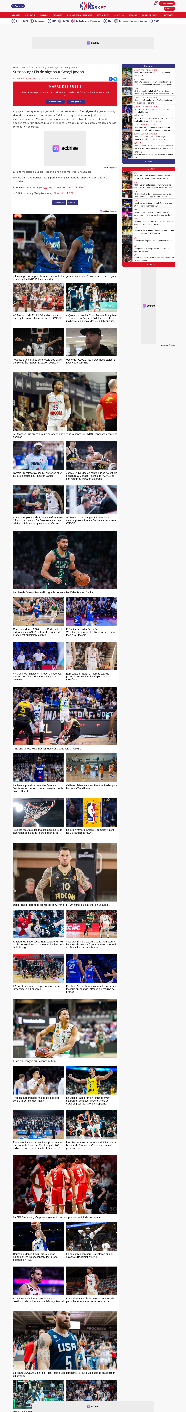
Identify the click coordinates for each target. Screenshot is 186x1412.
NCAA (135, 143)
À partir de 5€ (55, 101)
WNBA (156, 21)
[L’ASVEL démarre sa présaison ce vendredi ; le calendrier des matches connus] (127, 118)
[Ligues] (163, 20)
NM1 (110, 21)
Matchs (44, 15)
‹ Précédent (59, 202)
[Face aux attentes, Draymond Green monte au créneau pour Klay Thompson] (127, 230)
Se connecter (168, 3)
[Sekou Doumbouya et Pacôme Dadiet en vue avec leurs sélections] (127, 100)
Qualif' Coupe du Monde (145, 70)
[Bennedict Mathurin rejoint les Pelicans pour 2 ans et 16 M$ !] (127, 257)
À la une (16, 15)
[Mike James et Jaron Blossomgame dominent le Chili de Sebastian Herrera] (127, 136)
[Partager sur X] (115, 79)
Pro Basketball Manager (79, 15)
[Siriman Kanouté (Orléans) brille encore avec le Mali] (127, 72)
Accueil (16, 67)
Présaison (138, 115)
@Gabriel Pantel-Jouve (27, 78)
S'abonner (169, 8)
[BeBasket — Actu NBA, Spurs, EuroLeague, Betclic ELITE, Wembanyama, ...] (93, 5)
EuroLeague (40, 21)
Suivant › (72, 202)
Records (133, 15)
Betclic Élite (27, 67)
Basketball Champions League (133, 21)
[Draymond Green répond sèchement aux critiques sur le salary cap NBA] (127, 203)
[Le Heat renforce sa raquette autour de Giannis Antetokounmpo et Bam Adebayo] (127, 194)
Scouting (119, 15)
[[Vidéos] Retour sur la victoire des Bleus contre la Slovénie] (127, 109)
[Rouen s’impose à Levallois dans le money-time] (127, 154)
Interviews (169, 15)
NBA (54, 21)
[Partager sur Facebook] (111, 79)
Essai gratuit (75, 101)
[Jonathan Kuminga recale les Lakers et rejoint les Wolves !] (127, 248)
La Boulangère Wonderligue (88, 21)
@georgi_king (44, 187)
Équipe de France (150, 15)
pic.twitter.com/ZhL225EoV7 (69, 187)
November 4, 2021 (64, 193)
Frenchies (57, 15)
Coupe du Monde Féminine (146, 124)
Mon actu (30, 15)
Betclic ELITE (22, 21)
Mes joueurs (103, 15)
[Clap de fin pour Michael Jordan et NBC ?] (127, 239)
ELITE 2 (66, 21)
